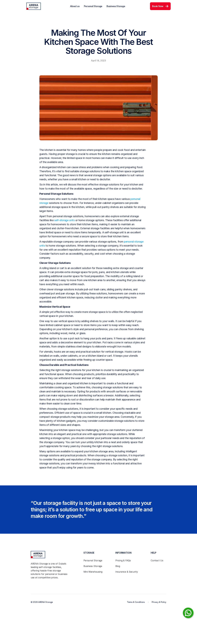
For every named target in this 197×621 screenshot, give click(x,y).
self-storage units (64, 220)
